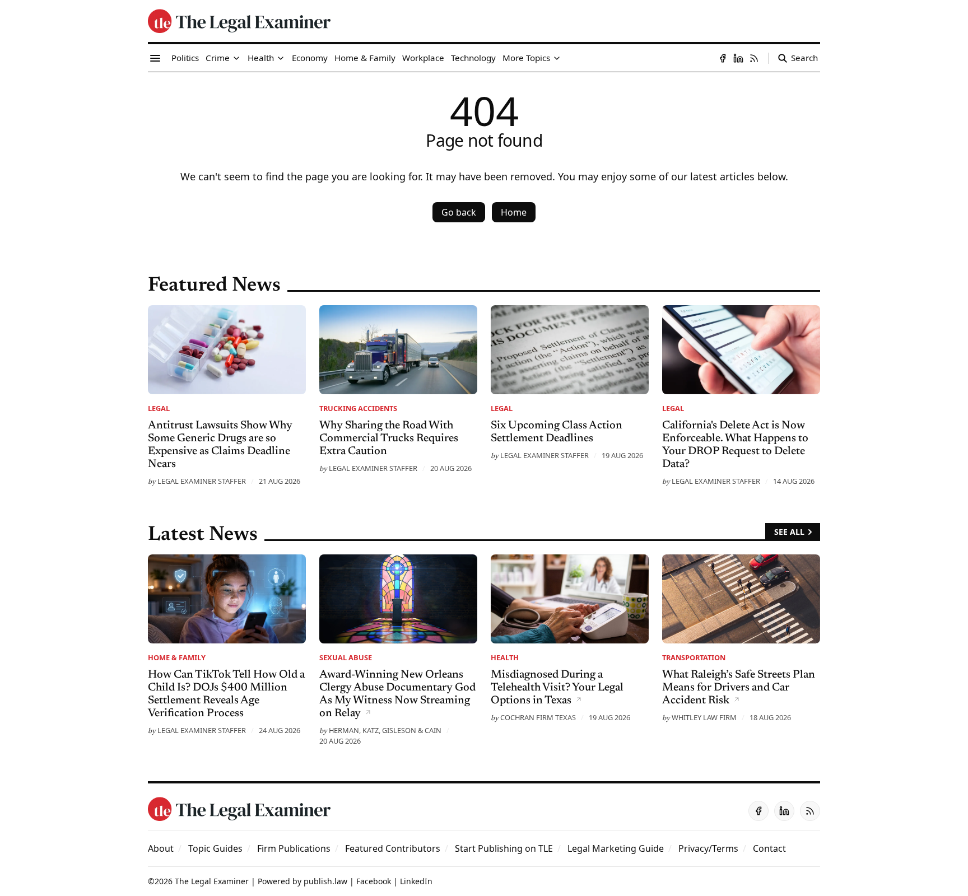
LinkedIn (416, 881)
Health (505, 657)
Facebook (373, 881)
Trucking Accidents (358, 408)
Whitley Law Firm (704, 717)
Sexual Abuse (345, 657)
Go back (458, 212)
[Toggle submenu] (236, 58)
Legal (159, 408)
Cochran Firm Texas (538, 717)
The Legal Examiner (212, 881)
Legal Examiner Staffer (201, 481)
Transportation (693, 657)
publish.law (325, 881)
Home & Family (177, 657)
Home (514, 212)
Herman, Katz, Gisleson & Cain (385, 730)
